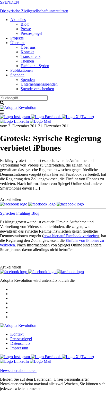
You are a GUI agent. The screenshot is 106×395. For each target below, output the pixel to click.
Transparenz (30, 56)
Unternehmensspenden (39, 84)
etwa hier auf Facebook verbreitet (70, 236)
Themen (27, 61)
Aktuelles (18, 19)
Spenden (17, 75)
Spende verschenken (37, 89)
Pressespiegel (31, 33)
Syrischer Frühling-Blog (19, 213)
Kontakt (27, 52)
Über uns (17, 42)
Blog (25, 24)
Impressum (19, 348)
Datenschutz (20, 343)
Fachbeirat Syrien (35, 66)
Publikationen (21, 70)
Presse (26, 29)
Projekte (17, 38)
